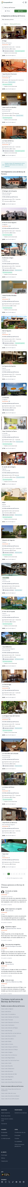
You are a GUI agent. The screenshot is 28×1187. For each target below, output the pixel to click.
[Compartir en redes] (23, 2)
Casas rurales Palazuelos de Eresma (10, 1022)
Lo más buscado (5, 1138)
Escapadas (4, 1132)
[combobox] (14, 7)
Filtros (8, 11)
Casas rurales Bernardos (7, 1071)
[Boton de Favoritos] (24, 28)
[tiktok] (13, 1182)
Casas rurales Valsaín (6, 1041)
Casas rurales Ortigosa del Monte (9, 1047)
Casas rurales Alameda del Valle (9, 1074)
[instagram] (6, 1182)
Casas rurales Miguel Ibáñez (8, 1057)
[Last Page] (24, 874)
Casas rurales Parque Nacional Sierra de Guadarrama (11, 1089)
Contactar (4, 1123)
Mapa (21, 11)
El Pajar (3, 914)
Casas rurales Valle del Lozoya (8, 1093)
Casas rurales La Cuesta (7, 1044)
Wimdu (3, 1158)
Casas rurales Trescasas (7, 1019)
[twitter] (9, 1182)
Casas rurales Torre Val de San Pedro (10, 1060)
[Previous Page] (6, 874)
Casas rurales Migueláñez (7, 1076)
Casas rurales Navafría (6, 1079)
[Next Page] (22, 874)
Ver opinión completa (6, 904)
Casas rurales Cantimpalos (7, 1025)
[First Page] (4, 874)
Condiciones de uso (20, 1132)
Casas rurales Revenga (6, 1030)
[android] (14, 1174)
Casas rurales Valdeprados (7, 1068)
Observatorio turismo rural (7, 1119)
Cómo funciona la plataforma (19, 1145)
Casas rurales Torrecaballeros (8, 1014)
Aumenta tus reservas (21, 1113)
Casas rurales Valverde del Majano (9, 1028)
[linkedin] (23, 1182)
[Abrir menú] (26, 2)
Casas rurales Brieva (6, 1011)
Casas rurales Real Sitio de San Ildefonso (11, 1033)
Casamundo (4, 1161)
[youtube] (16, 1182)
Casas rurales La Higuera (7, 1009)
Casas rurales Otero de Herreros (9, 1055)
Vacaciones (4, 1135)
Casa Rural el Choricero (7, 896)
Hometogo (4, 1155)
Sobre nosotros (5, 1113)
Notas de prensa (5, 1116)
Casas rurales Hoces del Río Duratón (10, 1098)
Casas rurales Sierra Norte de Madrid (10, 1096)
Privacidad (17, 1135)
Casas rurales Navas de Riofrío (8, 1036)
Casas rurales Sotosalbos (7, 1038)
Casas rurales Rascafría (7, 1066)
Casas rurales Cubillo (6, 1063)
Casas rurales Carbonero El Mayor (9, 1049)
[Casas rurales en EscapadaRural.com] (6, 2)
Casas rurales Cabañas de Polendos (10, 1017)
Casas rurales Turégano (7, 1052)
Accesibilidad (18, 1141)
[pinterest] (20, 1182)
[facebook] (2, 1182)
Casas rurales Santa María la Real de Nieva (11, 1082)
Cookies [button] (17, 1138)
